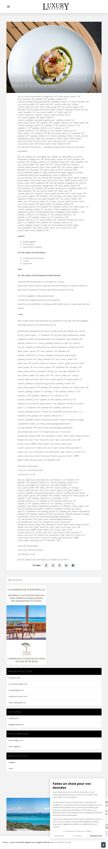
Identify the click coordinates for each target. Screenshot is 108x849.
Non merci (59, 836)
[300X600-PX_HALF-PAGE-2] (26, 664)
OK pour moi (96, 836)
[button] (8, 6)
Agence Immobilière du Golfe (61, 842)
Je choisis (78, 836)
